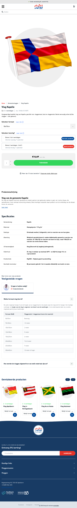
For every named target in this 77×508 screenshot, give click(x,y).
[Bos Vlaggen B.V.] (39, 6)
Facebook (21, 505)
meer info (19, 122)
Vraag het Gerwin (18, 289)
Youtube (37, 505)
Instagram (29, 505)
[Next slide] (73, 379)
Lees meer (5, 207)
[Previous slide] (67, 379)
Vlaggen (5, 473)
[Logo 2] (23, 493)
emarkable (56, 505)
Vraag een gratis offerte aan (49, 173)
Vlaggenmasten (7, 468)
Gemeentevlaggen (13, 103)
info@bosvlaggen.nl (7, 487)
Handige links (7, 463)
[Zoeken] (2, 12)
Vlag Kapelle (25, 103)
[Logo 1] (8, 493)
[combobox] (38, 12)
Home (3, 103)
